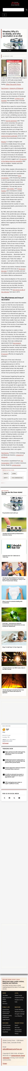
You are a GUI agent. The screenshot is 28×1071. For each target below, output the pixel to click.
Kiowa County (18, 995)
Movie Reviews (6, 1027)
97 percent (4, 354)
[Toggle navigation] (4, 14)
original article (16, 465)
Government (6, 1009)
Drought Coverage (19, 1014)
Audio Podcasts (7, 1029)
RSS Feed (17, 1027)
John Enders (10, 188)
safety (6, 477)
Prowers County (19, 999)
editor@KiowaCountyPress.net (12, 1049)
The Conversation (17, 477)
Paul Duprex (5, 88)
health (6, 473)
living (14, 473)
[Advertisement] (14, 862)
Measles (3, 141)
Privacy (16, 1033)
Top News (5, 995)
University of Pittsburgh (16, 88)
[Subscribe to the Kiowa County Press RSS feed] (14, 798)
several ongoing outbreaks (9, 136)
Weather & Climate (19, 1011)
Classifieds (5, 1032)
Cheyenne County (19, 997)
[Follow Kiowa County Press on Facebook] (9, 798)
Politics (4, 1001)
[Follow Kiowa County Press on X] (4, 798)
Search (16, 1025)
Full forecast (5, 743)
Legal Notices (6, 1019)
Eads (16, 1002)
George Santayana (11, 121)
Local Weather (18, 1016)
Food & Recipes (7, 1025)
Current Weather (19, 1009)
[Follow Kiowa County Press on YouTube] (19, 798)
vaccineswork (17, 343)
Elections (5, 1003)
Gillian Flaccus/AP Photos (13, 84)
